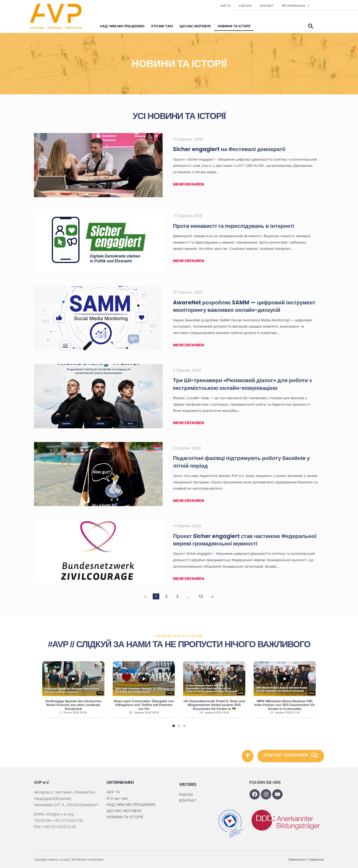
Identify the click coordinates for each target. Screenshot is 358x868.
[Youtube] (277, 794)
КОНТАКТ (267, 5)
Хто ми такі (162, 26)
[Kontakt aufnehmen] (314, 755)
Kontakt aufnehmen (286, 755)
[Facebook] (254, 794)
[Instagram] (266, 794)
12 (201, 596)
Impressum (316, 859)
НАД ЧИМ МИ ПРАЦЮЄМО (122, 26)
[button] (310, 26)
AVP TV (225, 5)
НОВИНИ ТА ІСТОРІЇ (234, 26)
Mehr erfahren (188, 184)
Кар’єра (245, 5)
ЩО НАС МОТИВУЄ (195, 26)
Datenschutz (297, 859)
